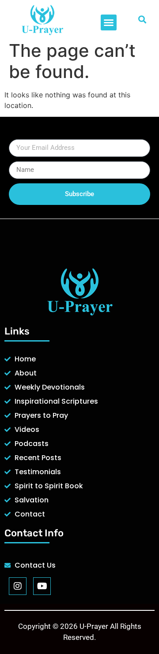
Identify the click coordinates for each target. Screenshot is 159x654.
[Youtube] (42, 586)
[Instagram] (17, 586)
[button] (109, 22)
